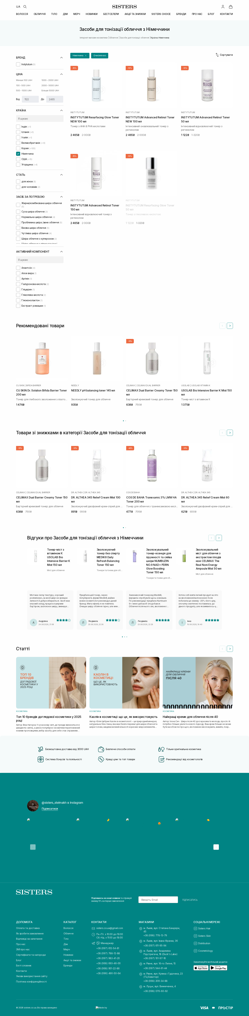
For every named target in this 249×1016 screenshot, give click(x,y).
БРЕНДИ (181, 14)
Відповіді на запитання (29, 938)
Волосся (68, 928)
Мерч (67, 949)
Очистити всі (100, 55)
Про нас (20, 944)
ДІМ (65, 14)
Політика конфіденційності (31, 981)
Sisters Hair (204, 928)
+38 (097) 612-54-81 (107, 948)
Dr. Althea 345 (92, 492)
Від (18, 99)
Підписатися (50, 808)
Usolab (185, 385)
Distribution (204, 943)
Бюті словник (23, 965)
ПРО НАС (197, 14)
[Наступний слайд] (230, 326)
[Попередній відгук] (211, 538)
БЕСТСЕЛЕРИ (111, 14)
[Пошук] (25, 6)
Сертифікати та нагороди (31, 954)
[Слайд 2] (124, 636)
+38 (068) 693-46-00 (108, 963)
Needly (75, 385)
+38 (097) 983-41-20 (108, 958)
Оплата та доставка (27, 928)
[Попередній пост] (33, 847)
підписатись (190, 899)
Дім (66, 944)
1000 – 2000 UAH (50, 80)
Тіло (66, 938)
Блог (18, 960)
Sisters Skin (204, 935)
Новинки (68, 954)
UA (18, 6)
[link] (231, 6)
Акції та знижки (72, 960)
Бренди (68, 965)
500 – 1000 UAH (24, 90)
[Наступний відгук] (219, 538)
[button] (79, 55)
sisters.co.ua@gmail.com (109, 928)
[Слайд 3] (126, 636)
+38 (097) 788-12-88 (108, 953)
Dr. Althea (77, 492)
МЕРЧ (76, 14)
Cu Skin (20, 385)
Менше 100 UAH (24, 80)
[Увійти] (223, 6)
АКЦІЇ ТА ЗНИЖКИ (135, 14)
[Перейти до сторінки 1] (123, 420)
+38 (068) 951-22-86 (108, 968)
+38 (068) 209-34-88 (155, 980)
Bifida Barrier (33, 385)
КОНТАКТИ (226, 14)
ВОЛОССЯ (22, 14)
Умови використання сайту (31, 976)
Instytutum (77, 112)
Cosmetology (205, 950)
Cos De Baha (133, 492)
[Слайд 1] (122, 636)
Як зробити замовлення (30, 933)
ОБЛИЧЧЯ (40, 14)
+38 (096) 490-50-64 (108, 973)
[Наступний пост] (216, 847)
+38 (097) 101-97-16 (154, 958)
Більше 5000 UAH (50, 90)
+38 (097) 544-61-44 (155, 968)
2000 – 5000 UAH (50, 85)
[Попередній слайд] (222, 326)
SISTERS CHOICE (161, 14)
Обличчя (69, 933)
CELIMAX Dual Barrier (148, 385)
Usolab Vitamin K (200, 385)
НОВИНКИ (92, 14)
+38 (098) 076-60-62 (155, 991)
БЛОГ (211, 14)
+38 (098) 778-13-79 (155, 935)
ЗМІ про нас (22, 949)
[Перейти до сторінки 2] (125, 420)
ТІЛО (54, 14)
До (42, 99)
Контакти (21, 970)
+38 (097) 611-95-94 (154, 945)
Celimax (130, 385)
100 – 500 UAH (23, 85)
